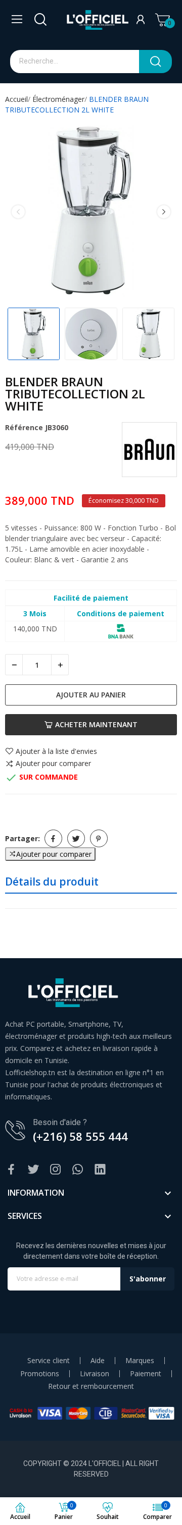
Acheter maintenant (96, 724)
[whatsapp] (78, 1169)
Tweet (76, 838)
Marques (139, 1360)
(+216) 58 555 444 (80, 1136)
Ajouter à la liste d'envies (56, 751)
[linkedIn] (100, 1169)
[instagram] (56, 1169)
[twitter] (33, 1169)
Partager (53, 838)
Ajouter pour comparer (53, 764)
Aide (97, 1360)
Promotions (39, 1373)
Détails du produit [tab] (52, 881)
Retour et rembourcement (91, 1386)
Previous (18, 211)
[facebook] (11, 1169)
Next (163, 211)
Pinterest (99, 838)
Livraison (94, 1373)
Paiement (145, 1373)
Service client (48, 1360)
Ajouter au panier (91, 694)
